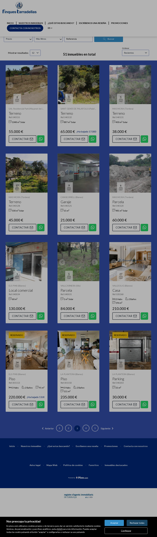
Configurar (126, 530)
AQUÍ (59, 529)
